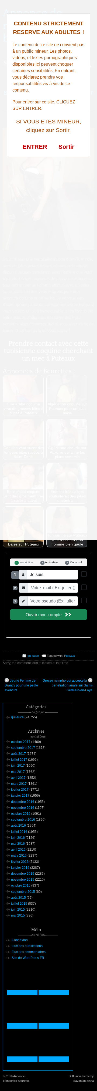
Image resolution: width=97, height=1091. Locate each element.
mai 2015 (18, 915)
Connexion (20, 940)
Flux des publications (27, 946)
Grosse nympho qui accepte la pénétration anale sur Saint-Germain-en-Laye (67, 685)
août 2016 (18, 825)
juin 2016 (18, 838)
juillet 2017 (19, 760)
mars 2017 (19, 784)
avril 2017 (18, 778)
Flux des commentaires (29, 952)
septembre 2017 (23, 748)
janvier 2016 (20, 868)
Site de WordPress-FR (28, 958)
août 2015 (18, 898)
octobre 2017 (20, 742)
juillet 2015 (19, 903)
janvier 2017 (20, 795)
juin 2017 (18, 765)
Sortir (66, 146)
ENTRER (35, 146)
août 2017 (18, 754)
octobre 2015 (20, 885)
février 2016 (20, 862)
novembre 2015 (22, 879)
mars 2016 (19, 855)
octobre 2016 (20, 814)
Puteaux (69, 655)
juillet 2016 (19, 832)
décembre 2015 (22, 874)
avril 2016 (18, 849)
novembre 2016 (22, 808)
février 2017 (20, 790)
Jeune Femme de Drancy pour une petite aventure (21, 685)
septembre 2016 (23, 819)
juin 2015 (18, 909)
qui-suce (33, 655)
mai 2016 (18, 844)
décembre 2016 (22, 802)
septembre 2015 (23, 892)
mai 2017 (18, 772)
